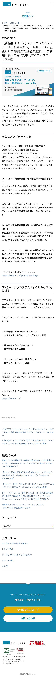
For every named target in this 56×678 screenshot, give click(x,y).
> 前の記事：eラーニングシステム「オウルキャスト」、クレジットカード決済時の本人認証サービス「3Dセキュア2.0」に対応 (28, 432)
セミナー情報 (7, 549)
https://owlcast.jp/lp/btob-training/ (20, 275)
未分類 (5, 566)
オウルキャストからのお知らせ (15, 543)
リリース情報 (9, 417)
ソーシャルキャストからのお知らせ (17, 554)
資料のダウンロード (28, 609)
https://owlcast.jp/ (11, 398)
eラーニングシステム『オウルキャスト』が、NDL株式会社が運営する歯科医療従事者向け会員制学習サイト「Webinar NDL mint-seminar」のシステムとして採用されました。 (27, 495)
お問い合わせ (28, 618)
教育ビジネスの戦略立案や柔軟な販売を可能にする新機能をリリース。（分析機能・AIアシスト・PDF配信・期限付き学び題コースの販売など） (28, 463)
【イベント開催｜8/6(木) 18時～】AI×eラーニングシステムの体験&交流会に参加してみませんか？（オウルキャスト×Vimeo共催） (27, 475)
